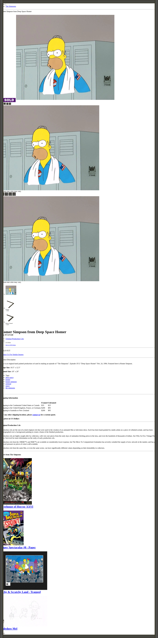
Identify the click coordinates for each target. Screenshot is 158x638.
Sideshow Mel (9, 628)
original (8, 384)
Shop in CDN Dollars (11, 345)
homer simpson (11, 382)
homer (8, 380)
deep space (10, 377)
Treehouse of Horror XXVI (17, 506)
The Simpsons (11, 6)
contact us (36, 415)
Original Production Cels (15, 339)
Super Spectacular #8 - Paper (18, 547)
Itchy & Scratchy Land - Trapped (21, 591)
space (8, 386)
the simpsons (10, 388)
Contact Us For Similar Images (12, 355)
